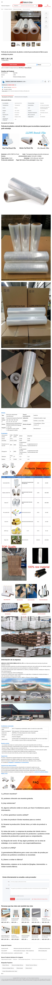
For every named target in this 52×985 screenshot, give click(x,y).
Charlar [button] (39, 64)
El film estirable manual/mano (7, 953)
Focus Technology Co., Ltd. (23, 978)
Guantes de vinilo (4, 948)
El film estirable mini (30, 950)
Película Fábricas (5, 965)
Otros (27, 953)
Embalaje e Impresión (8, 9)
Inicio (2, 9)
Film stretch (28, 948)
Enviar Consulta (13, 64)
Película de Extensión (26, 9)
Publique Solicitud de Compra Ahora (39, 899)
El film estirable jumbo (42, 950)
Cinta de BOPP (4, 950)
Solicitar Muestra (27, 67)
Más (2, 973)
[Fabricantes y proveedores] (26, 2)
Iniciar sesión (4, 91)
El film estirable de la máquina (19, 950)
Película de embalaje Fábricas (17, 965)
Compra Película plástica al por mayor (9, 971)
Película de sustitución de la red (20, 948)
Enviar (12, 899)
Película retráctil (28, 968)
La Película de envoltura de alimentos (44, 948)
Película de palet (19, 968)
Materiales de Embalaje (17, 9)
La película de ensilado (18, 953)
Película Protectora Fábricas (31, 965)
